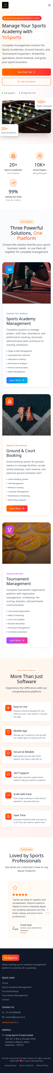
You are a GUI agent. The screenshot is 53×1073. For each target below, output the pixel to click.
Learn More (15, 380)
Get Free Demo (28, 81)
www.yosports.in (10, 1022)
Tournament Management (15, 995)
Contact (6, 999)
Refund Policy (42, 1065)
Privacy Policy (10, 1065)
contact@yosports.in (15, 1017)
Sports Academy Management (17, 987)
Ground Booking (10, 991)
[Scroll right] (48, 909)
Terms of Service (26, 1065)
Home (5, 983)
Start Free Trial (25, 72)
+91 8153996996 (13, 1012)
